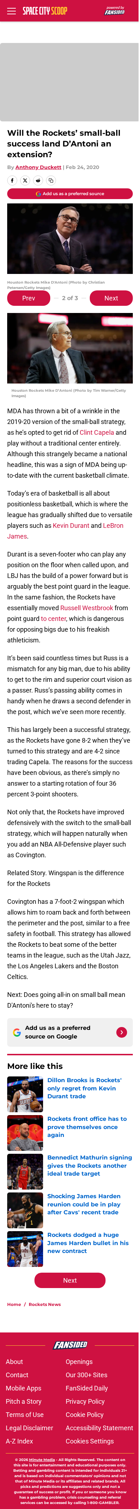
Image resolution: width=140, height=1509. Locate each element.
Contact (17, 1375)
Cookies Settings (90, 1441)
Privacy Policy (85, 1401)
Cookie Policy (85, 1414)
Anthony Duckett (38, 167)
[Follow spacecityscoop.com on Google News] (121, 1032)
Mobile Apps (23, 1388)
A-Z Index (19, 1441)
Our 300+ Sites (86, 1375)
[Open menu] (11, 10)
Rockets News (45, 1304)
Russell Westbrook (86, 608)
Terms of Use (25, 1414)
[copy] (51, 180)
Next (111, 298)
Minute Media (42, 1459)
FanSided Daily (87, 1388)
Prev (28, 298)
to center (53, 618)
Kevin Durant (71, 525)
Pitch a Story (24, 1401)
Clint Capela (97, 432)
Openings (79, 1361)
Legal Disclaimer (29, 1428)
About (14, 1361)
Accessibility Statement (99, 1428)
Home (14, 1304)
